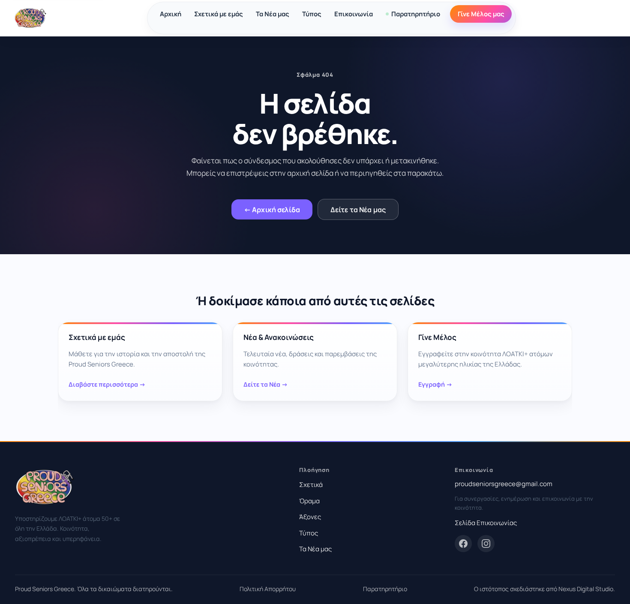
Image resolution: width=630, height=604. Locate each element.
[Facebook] (463, 543)
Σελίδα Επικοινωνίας (486, 522)
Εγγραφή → (435, 385)
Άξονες (310, 516)
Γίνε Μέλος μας (481, 13)
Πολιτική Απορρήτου (268, 589)
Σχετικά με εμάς (218, 13)
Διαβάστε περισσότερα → (107, 385)
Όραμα (309, 500)
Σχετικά (311, 484)
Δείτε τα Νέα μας (358, 209)
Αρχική (170, 13)
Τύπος (311, 13)
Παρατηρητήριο (415, 13)
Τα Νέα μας (272, 13)
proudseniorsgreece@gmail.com (503, 483)
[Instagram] (486, 543)
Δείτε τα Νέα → (265, 385)
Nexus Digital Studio (585, 589)
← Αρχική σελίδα (272, 209)
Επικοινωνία (353, 13)
